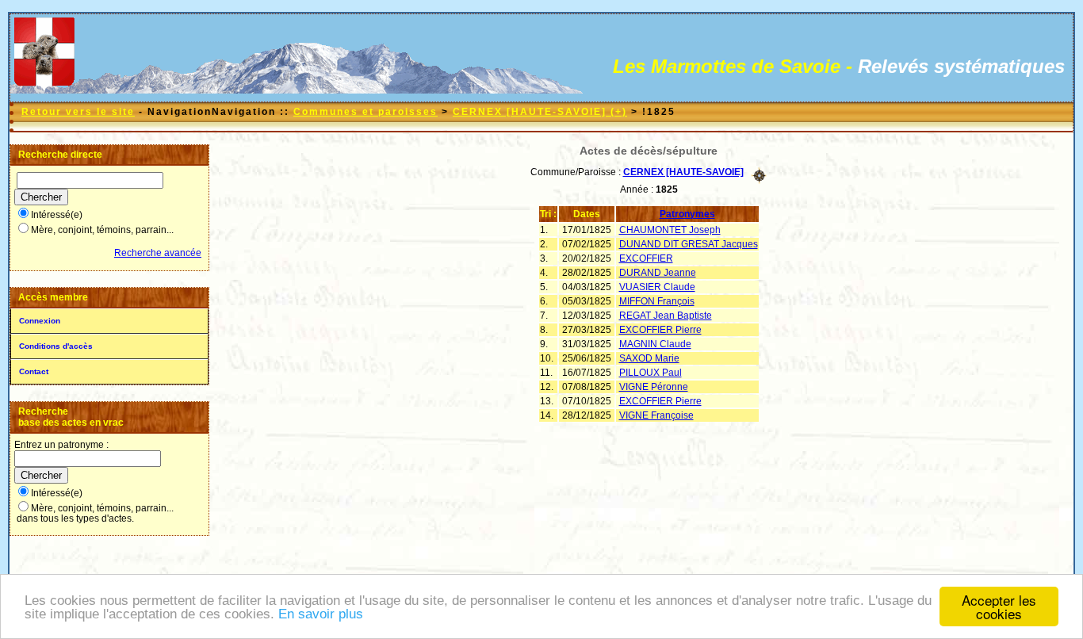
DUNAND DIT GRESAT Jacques (688, 244)
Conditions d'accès (56, 346)
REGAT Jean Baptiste (665, 315)
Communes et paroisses (365, 111)
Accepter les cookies (999, 606)
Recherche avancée (157, 252)
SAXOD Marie (649, 358)
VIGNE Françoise (656, 415)
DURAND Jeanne (657, 272)
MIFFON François (657, 301)
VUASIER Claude (657, 287)
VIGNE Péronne (653, 386)
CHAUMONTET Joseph (670, 229)
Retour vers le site (78, 111)
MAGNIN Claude (655, 344)
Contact (33, 371)
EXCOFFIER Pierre (660, 329)
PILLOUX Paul (650, 372)
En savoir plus (320, 614)
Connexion (39, 320)
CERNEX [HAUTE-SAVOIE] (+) (540, 111)
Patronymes (687, 214)
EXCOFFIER (646, 258)
